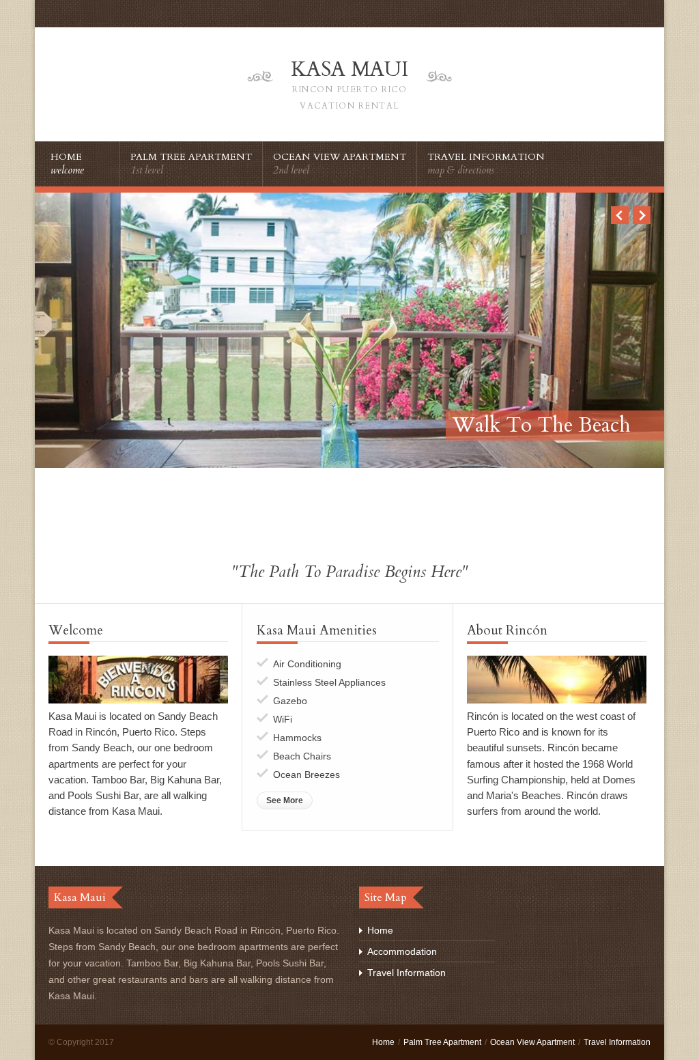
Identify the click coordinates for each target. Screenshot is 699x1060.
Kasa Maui (349, 83)
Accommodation (402, 951)
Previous (620, 215)
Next (642, 215)
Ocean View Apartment (532, 1042)
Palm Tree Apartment (442, 1042)
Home (380, 930)
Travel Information (406, 972)
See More (284, 800)
